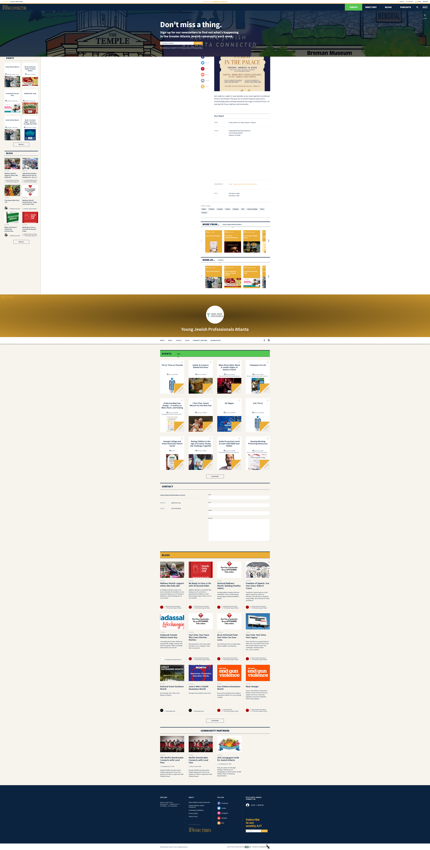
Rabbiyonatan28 (15, 209)
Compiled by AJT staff (168, 766)
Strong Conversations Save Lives (200, 693)
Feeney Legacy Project (30, 209)
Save (207, 86)
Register (425, 1)
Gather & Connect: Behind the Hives (201, 366)
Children (211, 209)
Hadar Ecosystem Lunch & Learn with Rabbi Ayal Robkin (229, 443)
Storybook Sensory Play (250, 272)
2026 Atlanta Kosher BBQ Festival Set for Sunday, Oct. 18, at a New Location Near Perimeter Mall (29, 177)
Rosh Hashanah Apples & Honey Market (230, 273)
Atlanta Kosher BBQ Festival (32, 182)
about (170, 340)
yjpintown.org (176, 503)
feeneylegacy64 (170, 711)
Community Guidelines (196, 810)
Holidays (235, 209)
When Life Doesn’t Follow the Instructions (10, 229)
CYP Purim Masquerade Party (231, 237)
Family (228, 209)
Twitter (223, 808)
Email (209, 502)
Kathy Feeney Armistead (13, 180)
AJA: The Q (258, 403)
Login (419, 1)
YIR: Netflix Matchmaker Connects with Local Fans (172, 760)
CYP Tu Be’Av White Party (250, 237)
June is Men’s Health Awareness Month (198, 687)
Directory (371, 7)
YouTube (224, 818)
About (425, 7)
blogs (187, 340)
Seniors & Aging (252, 209)
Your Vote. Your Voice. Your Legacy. (256, 636)
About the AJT (164, 804)
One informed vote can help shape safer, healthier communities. (228, 645)
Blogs (388, 7)
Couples (219, 209)
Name (209, 494)
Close (425, 18)
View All (21, 144)
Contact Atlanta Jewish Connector (196, 806)
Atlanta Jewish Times (166, 802)
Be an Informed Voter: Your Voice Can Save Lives (227, 637)
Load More (215, 476)
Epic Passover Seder (213, 236)
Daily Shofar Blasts (213, 271)
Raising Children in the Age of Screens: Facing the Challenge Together (200, 443)
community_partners (200, 340)
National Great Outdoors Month (172, 687)
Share (207, 57)
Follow (410, 1)
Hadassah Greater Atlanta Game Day (168, 636)
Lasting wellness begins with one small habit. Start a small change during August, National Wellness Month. (228, 595)
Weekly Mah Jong (30, 93)
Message (210, 518)
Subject (210, 510)
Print (207, 80)
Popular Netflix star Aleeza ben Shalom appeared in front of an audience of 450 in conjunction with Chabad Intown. (171, 773)
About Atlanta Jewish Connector (199, 802)
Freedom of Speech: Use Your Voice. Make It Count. (257, 586)
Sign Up (198, 43)
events (162, 340)
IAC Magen (229, 403)
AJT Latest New (172, 806)
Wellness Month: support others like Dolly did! (11, 175)
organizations (216, 340)
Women (204, 213)
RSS (222, 823)
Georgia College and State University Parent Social (172, 443)
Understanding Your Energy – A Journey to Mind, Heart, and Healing (172, 405)
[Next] (268, 241)
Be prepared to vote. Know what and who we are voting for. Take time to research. (199, 646)
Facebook (224, 803)
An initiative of (12, 1)
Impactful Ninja (227, 709)
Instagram (224, 813)
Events (353, 7)
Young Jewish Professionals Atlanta (245, 184)
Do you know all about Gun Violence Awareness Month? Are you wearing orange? (229, 695)
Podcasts (405, 7)
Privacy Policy (198, 48)
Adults (204, 209)
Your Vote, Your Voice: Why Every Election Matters (199, 637)
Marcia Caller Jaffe (195, 766)
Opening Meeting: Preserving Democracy (258, 442)
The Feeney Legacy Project (14, 182)
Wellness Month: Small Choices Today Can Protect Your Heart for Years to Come (29, 204)
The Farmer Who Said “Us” (11, 201)
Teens (262, 209)
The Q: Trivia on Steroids (172, 365)
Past (179, 354)
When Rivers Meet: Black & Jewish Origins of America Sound (229, 367)
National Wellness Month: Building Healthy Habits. (229, 586)
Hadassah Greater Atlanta (173, 659)
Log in (253, 805)
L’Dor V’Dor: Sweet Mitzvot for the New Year (201, 404)
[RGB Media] (248, 847)
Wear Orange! (252, 686)
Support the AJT (174, 804)
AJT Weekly (163, 806)
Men (243, 209)
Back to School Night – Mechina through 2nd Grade (30, 122)
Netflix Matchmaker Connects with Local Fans (198, 760)
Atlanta (221, 260)
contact (179, 340)
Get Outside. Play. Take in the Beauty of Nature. (170, 694)
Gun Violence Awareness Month (228, 687)
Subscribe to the (215, 2)
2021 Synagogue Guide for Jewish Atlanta (228, 758)
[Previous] (202, 241)
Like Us (402, 1)
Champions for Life (258, 365)
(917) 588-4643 (176, 508)
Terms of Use (185, 48)
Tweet (207, 62)
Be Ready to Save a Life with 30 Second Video (29, 229)
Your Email (250, 831)
